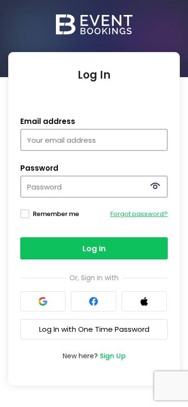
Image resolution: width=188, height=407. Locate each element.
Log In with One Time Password (94, 329)
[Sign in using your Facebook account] (93, 301)
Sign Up (113, 356)
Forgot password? (139, 213)
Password (39, 168)
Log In (94, 248)
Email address (47, 121)
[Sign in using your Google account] (43, 301)
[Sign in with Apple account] (144, 301)
